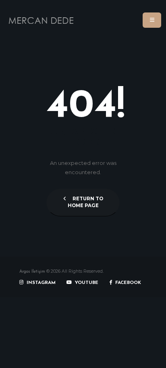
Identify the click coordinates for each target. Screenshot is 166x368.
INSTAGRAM (40, 282)
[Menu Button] (152, 20)
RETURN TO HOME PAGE (85, 202)
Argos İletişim (32, 271)
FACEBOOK (127, 282)
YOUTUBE (85, 282)
